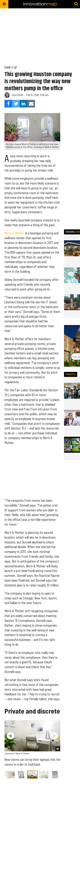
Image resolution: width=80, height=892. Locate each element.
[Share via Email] (31, 103)
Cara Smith (17, 95)
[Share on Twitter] (16, 103)
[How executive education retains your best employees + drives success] (72, 418)
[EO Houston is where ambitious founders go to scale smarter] (72, 391)
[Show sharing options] (57, 748)
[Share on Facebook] (8, 103)
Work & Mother (14, 233)
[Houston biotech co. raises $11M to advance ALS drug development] (72, 275)
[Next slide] (54, 736)
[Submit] (76, 4)
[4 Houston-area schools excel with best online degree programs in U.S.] (72, 302)
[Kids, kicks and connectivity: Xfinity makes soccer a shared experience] (72, 445)
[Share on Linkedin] (23, 103)
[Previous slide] (10, 736)
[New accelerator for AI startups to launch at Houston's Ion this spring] (72, 248)
